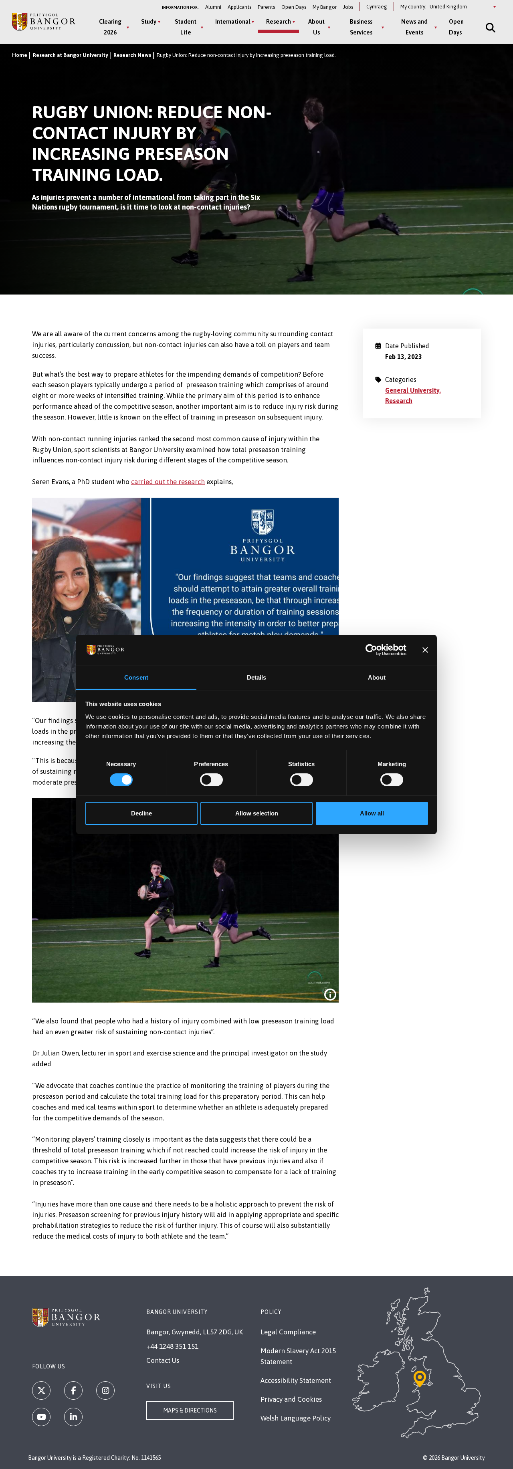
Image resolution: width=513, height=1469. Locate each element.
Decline (141, 813)
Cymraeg (376, 6)
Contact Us (162, 1360)
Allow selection (256, 813)
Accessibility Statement (296, 1380)
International (232, 21)
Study (148, 21)
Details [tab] (257, 677)
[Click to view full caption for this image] (330, 995)
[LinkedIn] (73, 1417)
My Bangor (325, 7)
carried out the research (168, 482)
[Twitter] (41, 1390)
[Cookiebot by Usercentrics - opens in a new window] (371, 650)
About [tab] (377, 677)
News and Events (414, 27)
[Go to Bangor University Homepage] (43, 22)
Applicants (239, 7)
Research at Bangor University (70, 55)
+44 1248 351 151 (172, 1346)
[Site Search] (490, 27)
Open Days (293, 7)
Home (19, 55)
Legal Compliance (288, 1332)
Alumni (213, 7)
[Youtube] (41, 1417)
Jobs (348, 7)
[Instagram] (105, 1390)
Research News (132, 55)
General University (412, 390)
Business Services (361, 27)
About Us (316, 27)
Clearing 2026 (110, 27)
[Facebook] (73, 1390)
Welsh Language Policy (296, 1418)
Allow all (372, 813)
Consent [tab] (136, 677)
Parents (266, 7)
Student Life (185, 27)
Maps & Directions (190, 1410)
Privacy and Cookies (291, 1399)
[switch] (211, 779)
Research (278, 21)
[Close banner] (425, 650)
